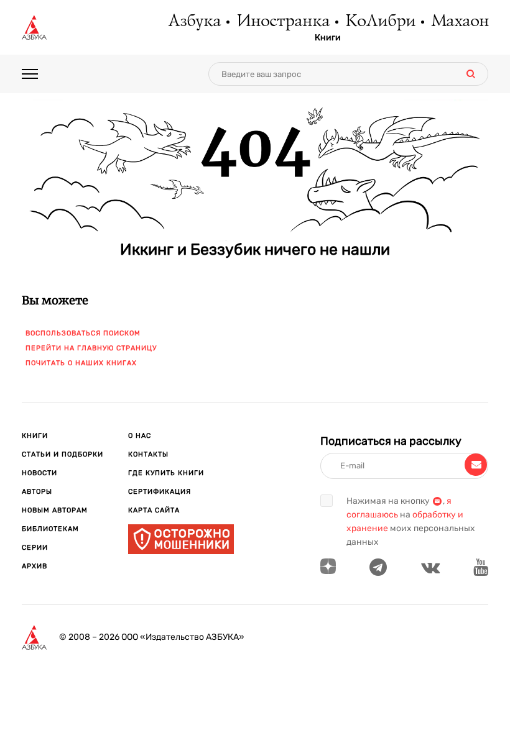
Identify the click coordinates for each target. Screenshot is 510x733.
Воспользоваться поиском (83, 333)
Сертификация (159, 492)
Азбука (193, 21)
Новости (39, 473)
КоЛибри (380, 21)
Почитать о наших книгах (81, 363)
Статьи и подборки (62, 454)
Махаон (459, 21)
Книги (328, 38)
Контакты (148, 454)
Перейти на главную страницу (91, 348)
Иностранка (282, 21)
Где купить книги (166, 473)
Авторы (37, 492)
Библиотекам (50, 529)
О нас (139, 436)
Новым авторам (55, 510)
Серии (35, 548)
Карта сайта (154, 510)
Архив (34, 566)
